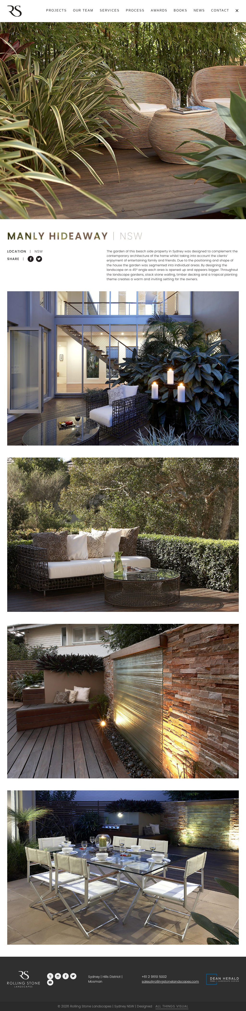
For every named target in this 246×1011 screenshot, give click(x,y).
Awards (159, 10)
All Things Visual (171, 1006)
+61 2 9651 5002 (154, 976)
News (199, 10)
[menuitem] (56, 10)
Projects (56, 10)
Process (135, 10)
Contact (220, 10)
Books (180, 10)
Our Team (83, 10)
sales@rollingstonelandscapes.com (170, 981)
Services (110, 10)
